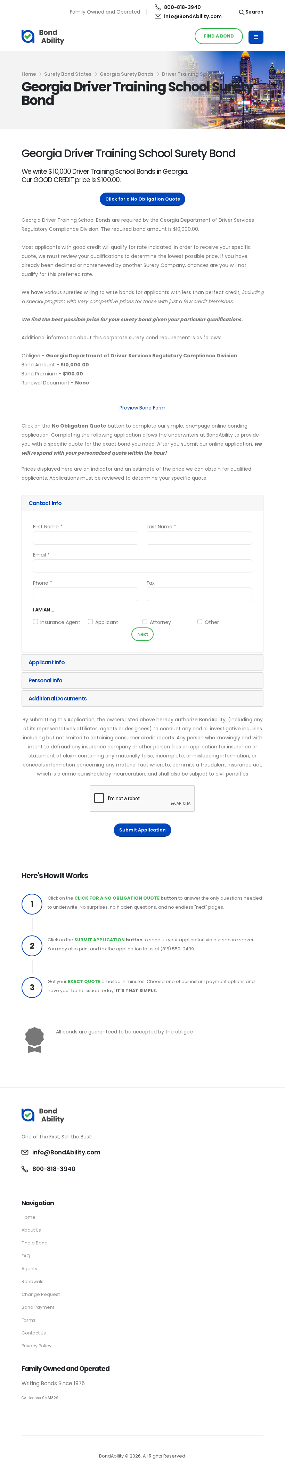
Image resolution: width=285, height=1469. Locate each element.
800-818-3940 (182, 7)
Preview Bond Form (142, 407)
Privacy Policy (36, 1346)
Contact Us (34, 1333)
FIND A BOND (219, 36)
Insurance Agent (60, 622)
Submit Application (142, 830)
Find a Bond (35, 1243)
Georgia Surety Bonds (127, 74)
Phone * (42, 582)
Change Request (41, 1294)
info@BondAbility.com (193, 16)
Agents (29, 1269)
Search (253, 11)
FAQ (26, 1256)
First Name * (48, 526)
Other (212, 622)
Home (29, 74)
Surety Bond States (67, 74)
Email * (41, 554)
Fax (151, 582)
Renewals (32, 1281)
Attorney (160, 622)
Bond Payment (38, 1307)
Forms (28, 1320)
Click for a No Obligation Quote (142, 199)
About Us (31, 1230)
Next (142, 634)
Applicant (106, 622)
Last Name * (161, 526)
